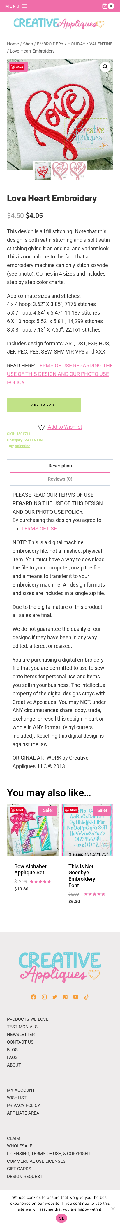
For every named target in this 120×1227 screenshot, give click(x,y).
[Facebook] (33, 997)
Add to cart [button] (33, 903)
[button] (105, 67)
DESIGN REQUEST (25, 1176)
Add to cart (44, 404)
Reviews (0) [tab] (60, 479)
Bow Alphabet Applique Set (30, 869)
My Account (21, 1090)
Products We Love (28, 1019)
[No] (113, 1208)
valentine (22, 446)
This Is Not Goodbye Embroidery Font (81, 875)
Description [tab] (60, 466)
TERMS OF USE (39, 528)
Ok (61, 1218)
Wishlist (17, 1098)
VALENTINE (34, 440)
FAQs (12, 1057)
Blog (12, 1049)
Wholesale (19, 1146)
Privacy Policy (23, 1105)
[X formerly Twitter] (55, 997)
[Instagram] (44, 997)
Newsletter (21, 1034)
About (14, 1065)
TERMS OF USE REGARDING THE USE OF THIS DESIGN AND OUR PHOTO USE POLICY (60, 374)
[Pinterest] (65, 997)
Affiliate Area (23, 1113)
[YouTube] (75, 997)
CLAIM (13, 1138)
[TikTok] (86, 997)
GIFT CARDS (19, 1169)
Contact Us (20, 1042)
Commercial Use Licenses (36, 1161)
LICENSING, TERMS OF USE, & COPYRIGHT (49, 1153)
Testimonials (22, 1027)
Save (19, 67)
